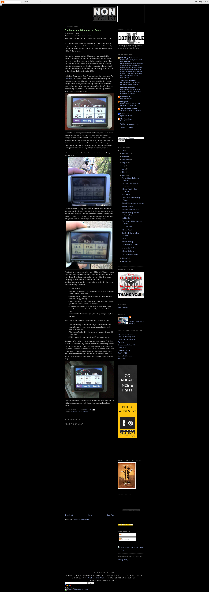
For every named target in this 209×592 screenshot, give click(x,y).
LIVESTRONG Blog (127, 87)
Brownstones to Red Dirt (126, 345)
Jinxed (124, 238)
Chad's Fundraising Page (126, 336)
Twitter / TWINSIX (126, 127)
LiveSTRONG (122, 347)
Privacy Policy (123, 560)
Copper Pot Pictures (125, 356)
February (125, 261)
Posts (123, 535)
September (126, 159)
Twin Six (121, 342)
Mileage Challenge (128, 251)
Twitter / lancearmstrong (129, 124)
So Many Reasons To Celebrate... (131, 110)
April (124, 175)
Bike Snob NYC (126, 96)
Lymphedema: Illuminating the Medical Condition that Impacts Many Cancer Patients (130, 91)
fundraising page (95, 578)
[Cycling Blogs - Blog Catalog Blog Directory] (131, 550)
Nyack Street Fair (126, 116)
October (125, 156)
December (126, 153)
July (124, 166)
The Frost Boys (126, 119)
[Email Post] (93, 409)
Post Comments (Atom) (82, 519)
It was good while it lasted (131, 209)
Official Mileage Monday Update (133, 203)
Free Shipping (122, 307)
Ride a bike (124, 114)
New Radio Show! (126, 98)
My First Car (126, 218)
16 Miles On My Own (129, 248)
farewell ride (76, 411)
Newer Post (69, 515)
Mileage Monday (127, 206)
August (125, 163)
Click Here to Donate (125, 524)
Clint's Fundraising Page (126, 339)
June (124, 169)
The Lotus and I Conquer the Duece (83, 30)
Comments (125, 539)
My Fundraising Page (125, 334)
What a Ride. (126, 194)
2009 (122, 150)
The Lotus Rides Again (130, 254)
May (124, 172)
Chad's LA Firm (123, 353)
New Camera (124, 121)
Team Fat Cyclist (124, 350)
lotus (85, 411)
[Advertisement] (85, 495)
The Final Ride (127, 227)
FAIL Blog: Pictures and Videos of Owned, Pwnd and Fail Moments (131, 60)
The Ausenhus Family (128, 109)
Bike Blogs (121, 358)
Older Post (110, 515)
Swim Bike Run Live (127, 80)
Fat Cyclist (124, 102)
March (124, 258)
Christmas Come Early (130, 245)
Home (90, 515)
